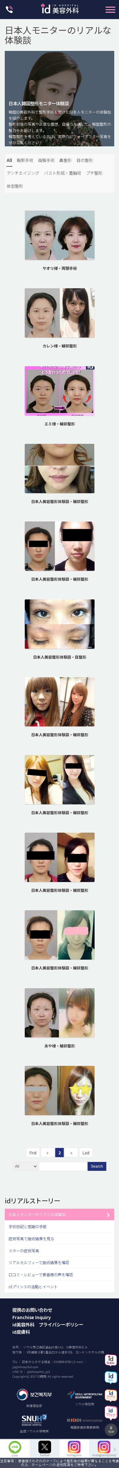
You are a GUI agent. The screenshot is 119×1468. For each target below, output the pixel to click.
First (33, 1152)
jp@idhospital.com (25, 1367)
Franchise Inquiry (31, 1317)
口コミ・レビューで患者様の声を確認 (41, 1274)
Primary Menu (110, 9)
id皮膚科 (21, 1331)
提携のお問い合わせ (32, 1309)
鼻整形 (65, 160)
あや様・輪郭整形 (59, 1045)
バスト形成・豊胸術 (62, 173)
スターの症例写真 (24, 1250)
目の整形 (84, 160)
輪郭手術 (25, 160)
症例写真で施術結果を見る (31, 1238)
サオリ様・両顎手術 (60, 268)
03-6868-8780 (62, 1362)
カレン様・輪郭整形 (60, 345)
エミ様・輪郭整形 (59, 423)
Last (86, 1152)
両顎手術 (46, 160)
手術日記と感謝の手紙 (28, 1226)
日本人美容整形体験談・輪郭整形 (59, 501)
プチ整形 (94, 173)
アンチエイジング (23, 173)
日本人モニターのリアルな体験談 (37, 1214)
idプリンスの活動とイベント (33, 1286)
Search (97, 1166)
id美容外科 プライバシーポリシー (47, 1324)
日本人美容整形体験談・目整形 (59, 657)
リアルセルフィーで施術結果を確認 (39, 1262)
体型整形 (15, 186)
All (9, 160)
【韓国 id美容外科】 (59, 10)
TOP (111, 1432)
